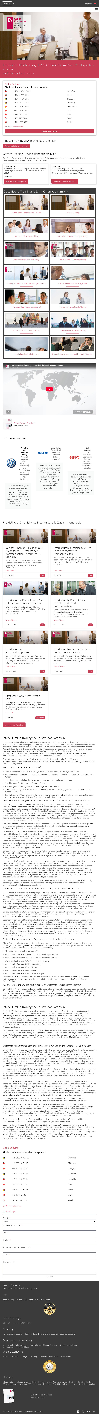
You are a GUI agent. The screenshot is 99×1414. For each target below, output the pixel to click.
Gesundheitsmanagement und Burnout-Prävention (72, 354)
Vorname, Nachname (12, 1225)
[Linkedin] (77, 1411)
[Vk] (93, 1411)
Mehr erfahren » (11, 571)
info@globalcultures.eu (14, 126)
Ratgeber (88, 3)
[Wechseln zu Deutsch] (95, 3)
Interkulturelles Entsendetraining (26, 330)
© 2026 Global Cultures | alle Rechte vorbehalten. (23, 1411)
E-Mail (5, 1255)
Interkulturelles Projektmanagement (26, 307)
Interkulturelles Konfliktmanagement (72, 283)
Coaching (8, 1329)
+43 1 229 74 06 (20, 118)
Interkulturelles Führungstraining (72, 259)
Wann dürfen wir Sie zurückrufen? (16, 1247)
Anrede (6, 1218)
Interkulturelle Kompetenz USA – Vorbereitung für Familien (72, 651)
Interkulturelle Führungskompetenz (17, 651)
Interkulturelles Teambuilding (26, 236)
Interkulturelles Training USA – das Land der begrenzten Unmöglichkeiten (73, 550)
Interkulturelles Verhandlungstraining (72, 236)
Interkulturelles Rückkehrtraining (73, 330)
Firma (5, 1233)
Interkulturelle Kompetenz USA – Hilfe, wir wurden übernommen (24, 601)
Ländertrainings (11, 1318)
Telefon (6, 1240)
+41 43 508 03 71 (21, 122)
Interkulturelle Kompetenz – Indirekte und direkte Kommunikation (69, 603)
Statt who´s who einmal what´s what (23, 697)
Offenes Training (72, 212)
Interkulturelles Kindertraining (26, 354)
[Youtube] (88, 1411)
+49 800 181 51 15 (21, 95)
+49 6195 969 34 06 (22, 91)
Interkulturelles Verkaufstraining (26, 259)
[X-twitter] (83, 1411)
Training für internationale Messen (72, 307)
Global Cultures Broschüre (24, 423)
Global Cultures (11, 1285)
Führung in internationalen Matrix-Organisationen (26, 283)
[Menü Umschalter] (96, 9)
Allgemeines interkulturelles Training (26, 212)
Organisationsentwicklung (17, 1340)
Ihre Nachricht (8, 1262)
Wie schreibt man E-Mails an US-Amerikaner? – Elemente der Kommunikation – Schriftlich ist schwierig (24, 552)
